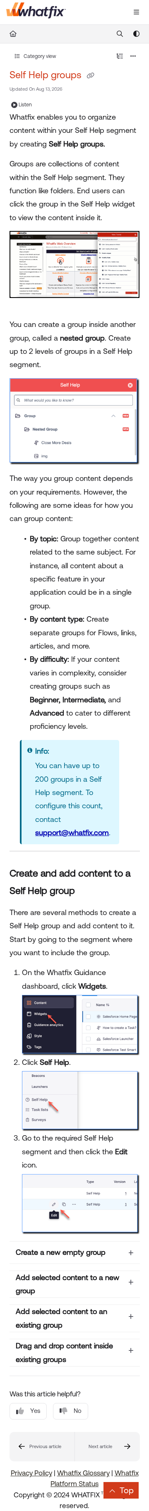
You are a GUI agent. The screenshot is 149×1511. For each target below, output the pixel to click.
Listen (25, 105)
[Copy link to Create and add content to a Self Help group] (87, 891)
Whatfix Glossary (83, 1473)
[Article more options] (133, 56)
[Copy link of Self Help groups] (90, 75)
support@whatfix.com (72, 832)
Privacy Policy (31, 1473)
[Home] (36, 12)
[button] (42, 1446)
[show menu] (136, 12)
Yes (35, 1410)
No (78, 1410)
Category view (39, 56)
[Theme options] (136, 34)
